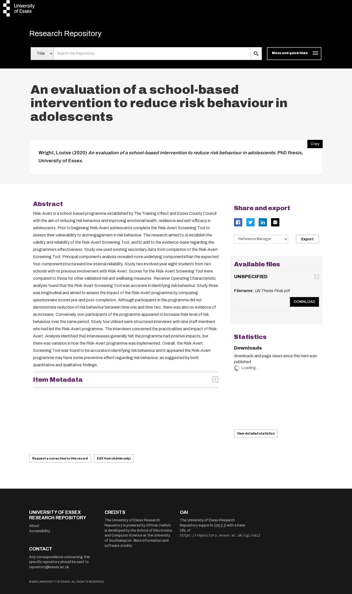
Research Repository (65, 33)
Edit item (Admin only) (114, 458)
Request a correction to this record (60, 458)
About (34, 526)
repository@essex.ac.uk (49, 567)
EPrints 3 (153, 525)
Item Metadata (58, 379)
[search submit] (256, 53)
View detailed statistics (256, 433)
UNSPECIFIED (250, 276)
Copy (313, 143)
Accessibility (39, 531)
